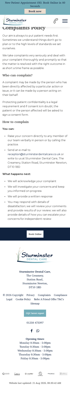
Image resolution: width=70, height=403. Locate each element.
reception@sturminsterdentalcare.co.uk (34, 154)
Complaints (44, 295)
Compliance (60, 295)
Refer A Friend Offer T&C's (49, 299)
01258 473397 (35, 322)
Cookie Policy (23, 299)
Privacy (31, 295)
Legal (9, 299)
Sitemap (35, 303)
